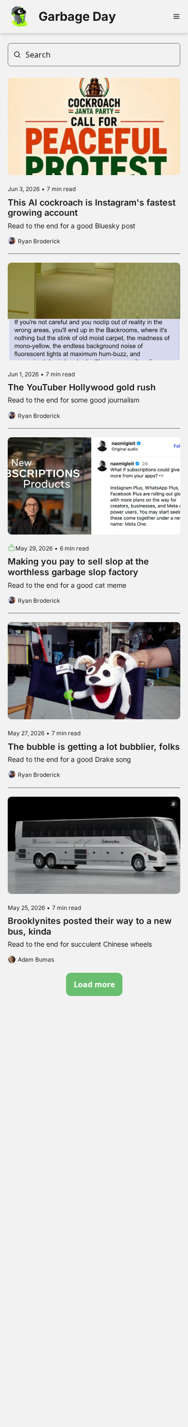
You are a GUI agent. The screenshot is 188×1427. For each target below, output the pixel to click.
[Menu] (176, 16)
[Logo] (19, 16)
